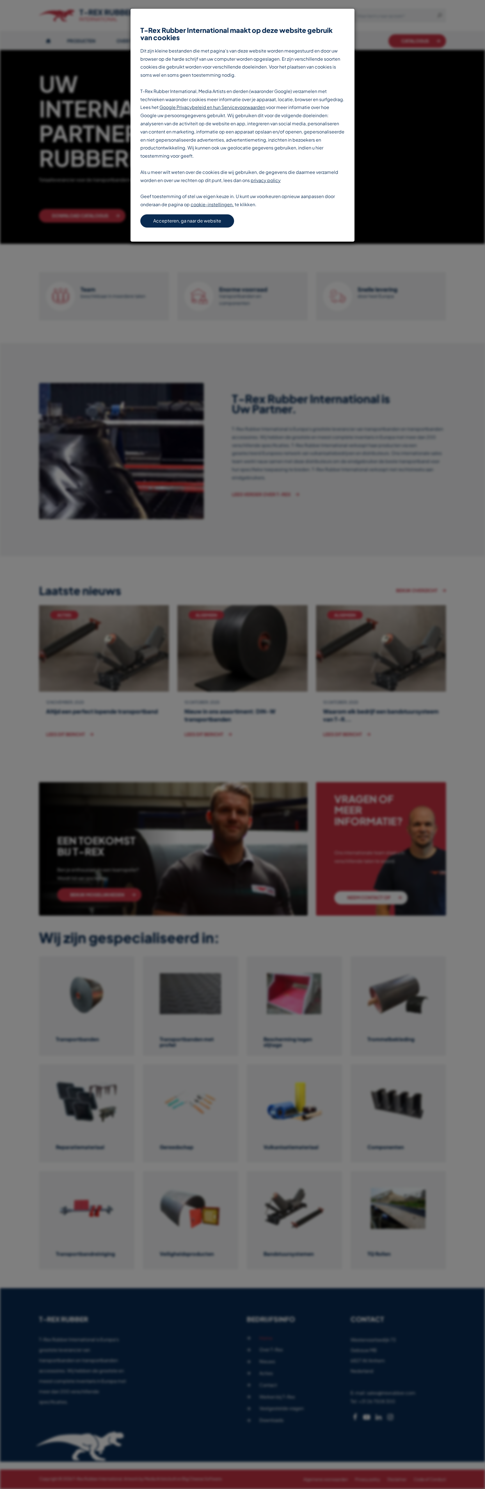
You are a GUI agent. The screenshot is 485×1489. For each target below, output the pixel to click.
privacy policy (266, 180)
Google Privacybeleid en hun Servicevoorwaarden (212, 107)
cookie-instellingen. (212, 204)
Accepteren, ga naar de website (187, 221)
